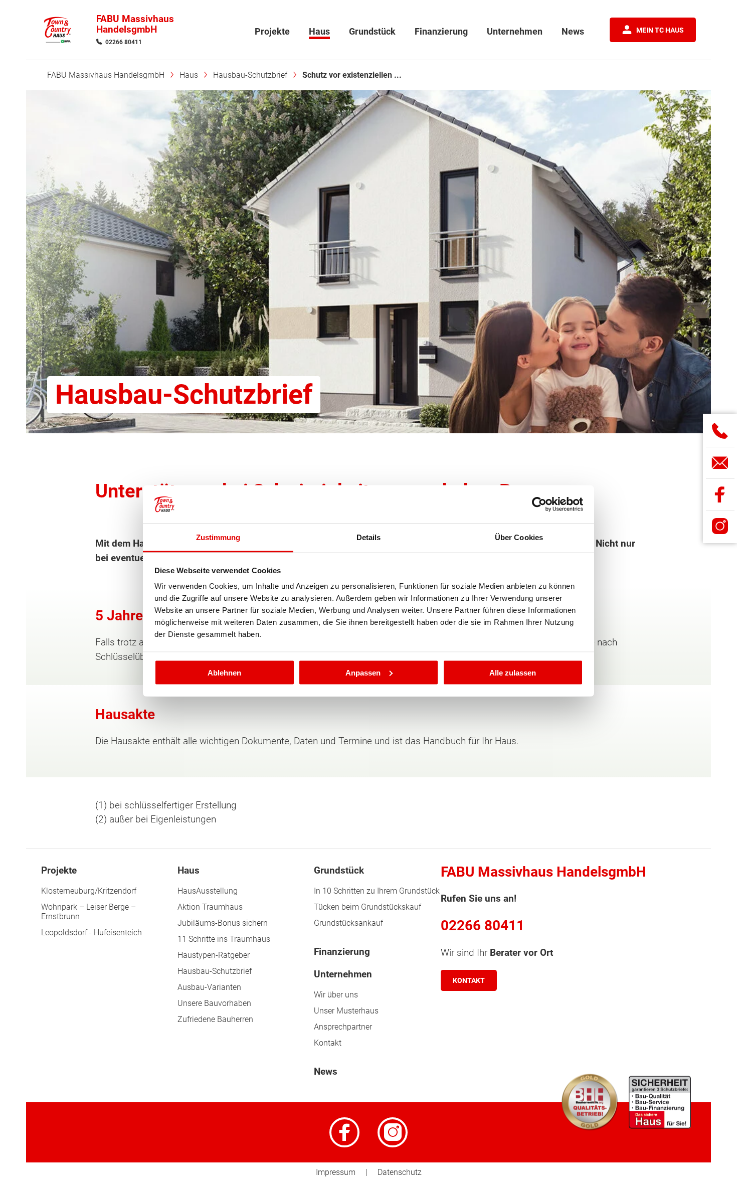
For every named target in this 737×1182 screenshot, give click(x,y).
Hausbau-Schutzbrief (214, 971)
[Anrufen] (720, 431)
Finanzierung (342, 951)
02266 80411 (123, 42)
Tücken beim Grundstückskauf (367, 907)
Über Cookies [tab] (519, 537)
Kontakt (327, 1043)
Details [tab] (368, 537)
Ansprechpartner (343, 1027)
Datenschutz (400, 1172)
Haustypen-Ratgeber (213, 955)
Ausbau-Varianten (209, 987)
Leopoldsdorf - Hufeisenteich (91, 932)
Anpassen (363, 672)
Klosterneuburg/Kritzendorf (88, 891)
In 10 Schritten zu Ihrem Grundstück (377, 891)
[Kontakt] (720, 462)
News (325, 1071)
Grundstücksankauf (348, 923)
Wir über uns (336, 994)
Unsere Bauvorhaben (214, 1003)
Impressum (335, 1172)
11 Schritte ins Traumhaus (223, 939)
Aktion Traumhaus (210, 907)
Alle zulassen (512, 672)
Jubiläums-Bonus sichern (222, 923)
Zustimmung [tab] (218, 537)
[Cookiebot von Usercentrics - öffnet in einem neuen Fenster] (539, 504)
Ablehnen (224, 672)
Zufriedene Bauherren (215, 1019)
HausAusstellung (207, 891)
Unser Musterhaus (346, 1011)
